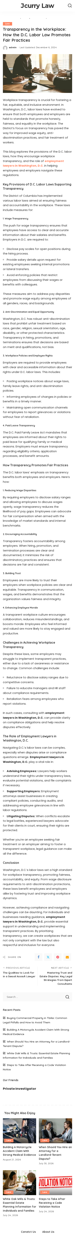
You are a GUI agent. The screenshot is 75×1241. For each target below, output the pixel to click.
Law (7, 23)
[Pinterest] (58, 957)
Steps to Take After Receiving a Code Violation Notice (52, 1202)
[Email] (67, 957)
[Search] (70, 6)
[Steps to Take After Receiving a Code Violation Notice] (55, 1182)
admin (13, 47)
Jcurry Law (37, 5)
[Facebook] (38, 957)
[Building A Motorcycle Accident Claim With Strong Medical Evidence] (19, 1130)
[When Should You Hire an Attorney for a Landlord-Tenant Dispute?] (55, 1130)
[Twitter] (48, 957)
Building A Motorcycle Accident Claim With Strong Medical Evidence (19, 1151)
